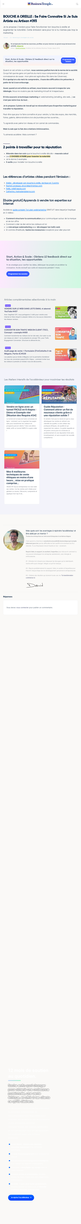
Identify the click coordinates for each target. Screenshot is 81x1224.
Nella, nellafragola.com (16, 188)
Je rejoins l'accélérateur (20, 1197)
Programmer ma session (68, 60)
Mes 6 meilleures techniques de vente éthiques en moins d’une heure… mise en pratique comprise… (20, 477)
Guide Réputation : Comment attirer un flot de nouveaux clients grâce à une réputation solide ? (58, 411)
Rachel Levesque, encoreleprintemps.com (24, 186)
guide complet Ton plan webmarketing (29, 210)
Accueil (6, 37)
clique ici (20, 46)
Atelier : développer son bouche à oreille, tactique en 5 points (32, 183)
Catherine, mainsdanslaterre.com (20, 191)
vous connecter (22, 607)
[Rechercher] (77, 4)
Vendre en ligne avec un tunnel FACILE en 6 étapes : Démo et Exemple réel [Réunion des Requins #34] (21, 411)
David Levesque (20, 48)
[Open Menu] (3, 4)
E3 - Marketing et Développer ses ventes (22, 37)
